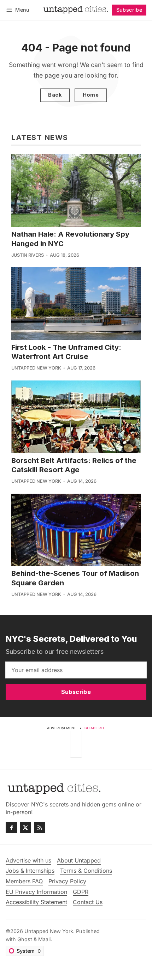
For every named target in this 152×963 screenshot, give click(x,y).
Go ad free (94, 728)
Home (91, 95)
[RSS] (39, 827)
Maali (44, 939)
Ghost (24, 939)
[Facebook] (11, 827)
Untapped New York (36, 368)
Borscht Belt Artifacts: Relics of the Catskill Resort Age (73, 465)
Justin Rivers (27, 255)
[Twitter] (25, 827)
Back (55, 95)
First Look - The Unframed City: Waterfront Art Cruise (66, 352)
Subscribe (129, 10)
